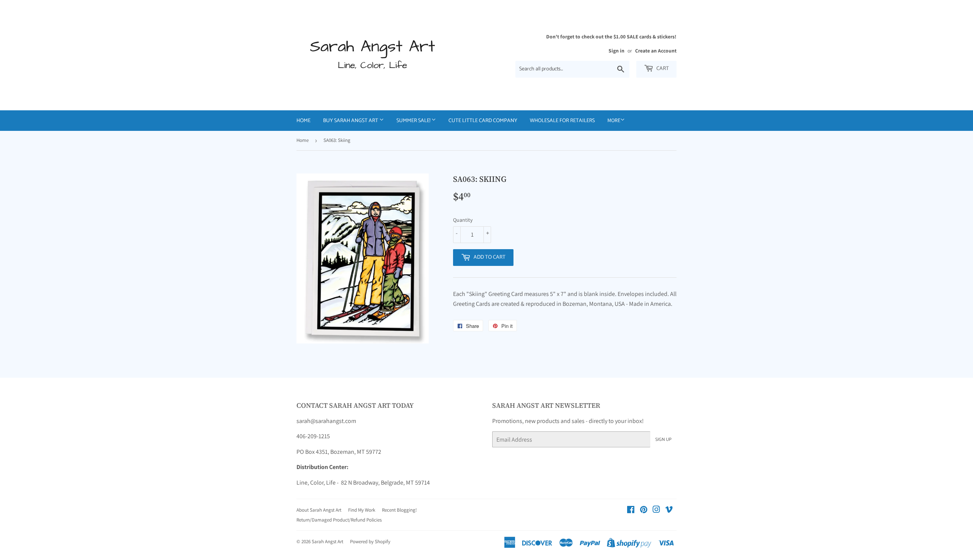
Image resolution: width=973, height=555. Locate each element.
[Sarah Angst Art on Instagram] (656, 510)
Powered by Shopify (370, 541)
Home (303, 120)
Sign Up (663, 439)
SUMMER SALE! (413, 120)
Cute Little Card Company (482, 120)
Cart (662, 68)
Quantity (462, 219)
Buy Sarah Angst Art (351, 120)
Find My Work (361, 510)
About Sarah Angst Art (318, 510)
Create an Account (656, 50)
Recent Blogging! (399, 510)
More (613, 120)
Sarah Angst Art (327, 541)
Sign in (616, 50)
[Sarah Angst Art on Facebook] (631, 510)
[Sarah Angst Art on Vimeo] (669, 510)
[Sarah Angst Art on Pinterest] (644, 510)
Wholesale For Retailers (562, 120)
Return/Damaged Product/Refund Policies (339, 520)
